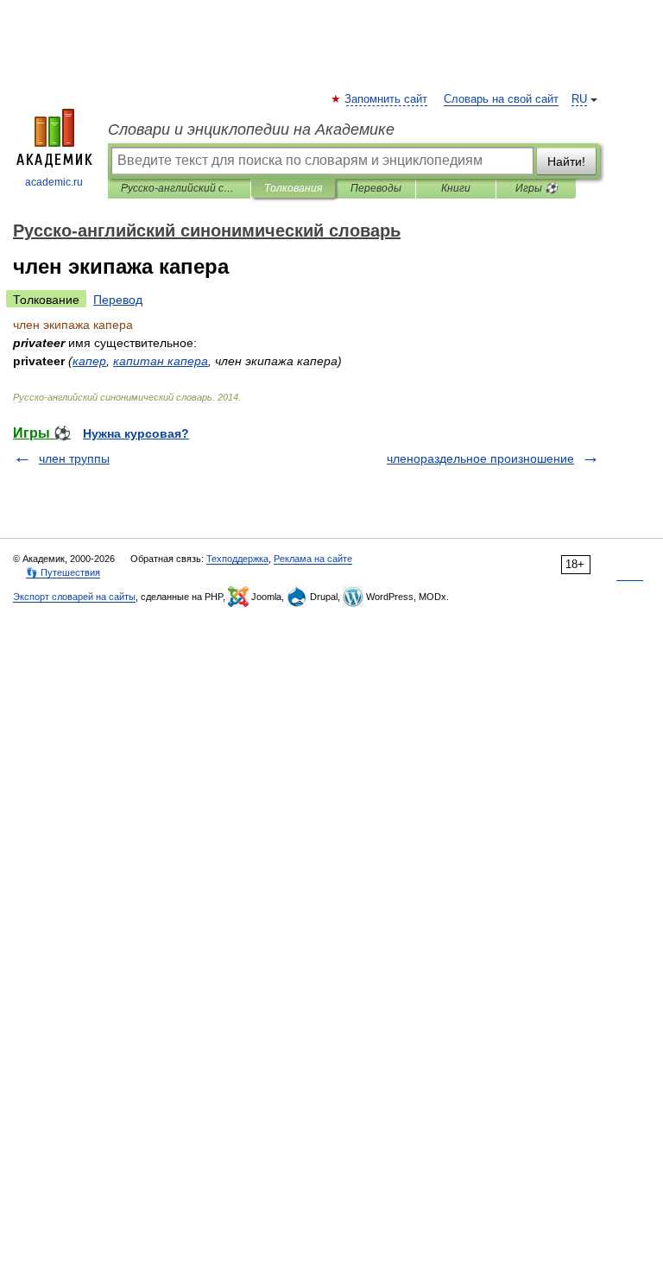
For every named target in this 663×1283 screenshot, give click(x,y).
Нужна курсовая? (136, 433)
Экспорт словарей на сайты (74, 596)
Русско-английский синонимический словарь (179, 188)
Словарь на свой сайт (501, 99)
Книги (455, 188)
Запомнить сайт (386, 99)
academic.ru (54, 182)
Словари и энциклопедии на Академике (251, 129)
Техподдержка (237, 558)
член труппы (74, 458)
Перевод (117, 300)
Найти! (566, 161)
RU (579, 99)
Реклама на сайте (313, 558)
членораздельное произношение (480, 458)
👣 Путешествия (63, 572)
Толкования (293, 188)
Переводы (375, 188)
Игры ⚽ (536, 188)
